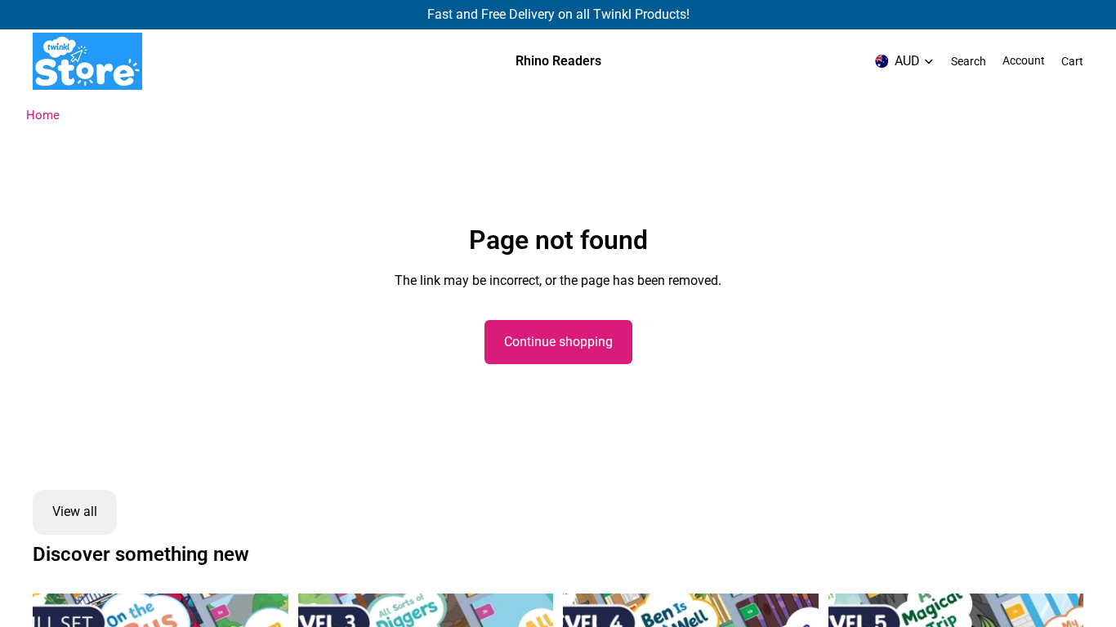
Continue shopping (558, 341)
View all (74, 511)
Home (43, 115)
